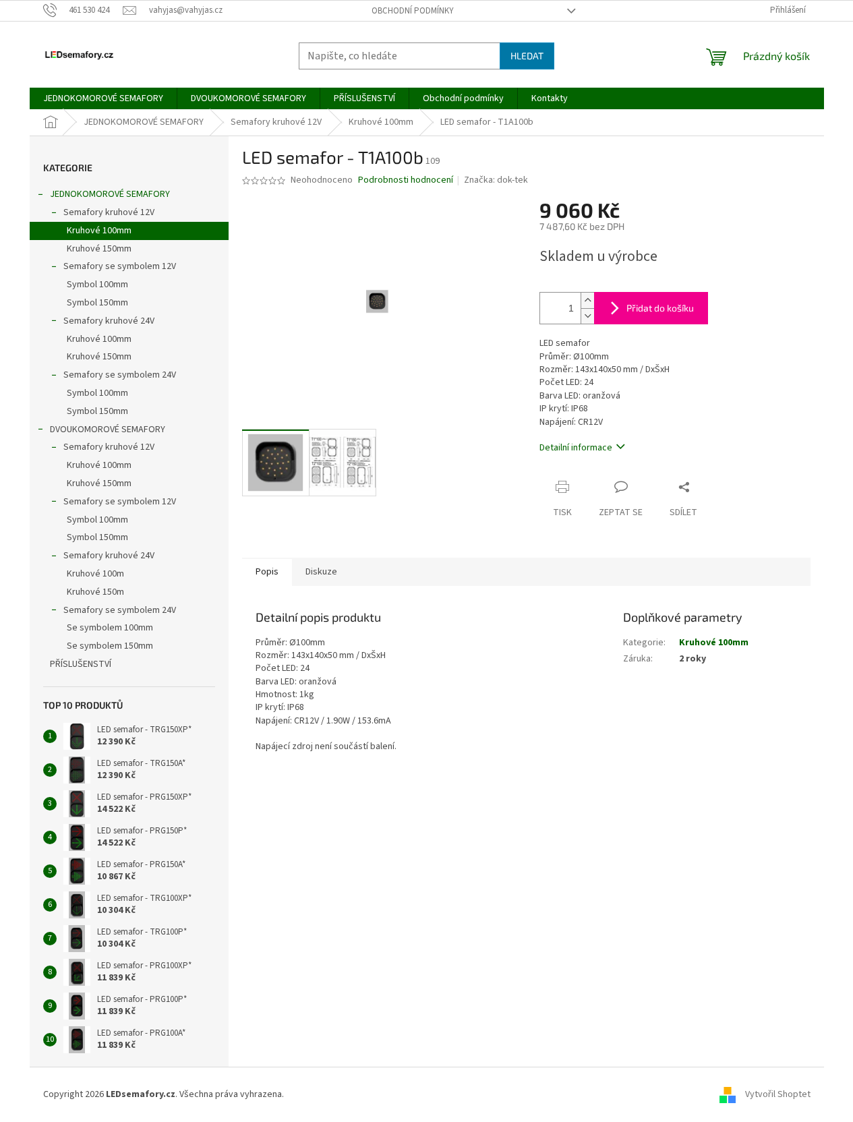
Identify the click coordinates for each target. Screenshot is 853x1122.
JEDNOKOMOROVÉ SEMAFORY (110, 194)
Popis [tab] (267, 572)
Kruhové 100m (95, 574)
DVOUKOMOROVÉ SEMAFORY (107, 429)
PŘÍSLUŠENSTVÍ (80, 664)
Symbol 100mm (97, 284)
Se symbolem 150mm (110, 646)
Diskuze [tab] (321, 572)
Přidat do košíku (660, 308)
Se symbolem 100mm (110, 627)
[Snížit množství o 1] (587, 316)
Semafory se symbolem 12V (119, 266)
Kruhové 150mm (99, 249)
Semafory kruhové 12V (108, 212)
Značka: (496, 180)
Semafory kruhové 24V (108, 321)
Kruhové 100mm (99, 230)
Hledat (526, 55)
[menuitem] (103, 98)
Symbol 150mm (97, 302)
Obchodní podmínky (413, 11)
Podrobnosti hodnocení (405, 180)
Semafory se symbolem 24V (119, 375)
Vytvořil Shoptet (778, 1094)
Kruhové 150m (95, 592)
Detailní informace (575, 447)
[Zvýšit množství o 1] (587, 300)
